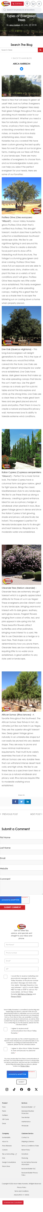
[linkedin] (28, 801)
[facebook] (15, 801)
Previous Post (10, 814)
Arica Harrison (14, 25)
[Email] (21, 68)
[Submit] (40, 50)
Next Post (35, 814)
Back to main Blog (22, 58)
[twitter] (21, 801)
